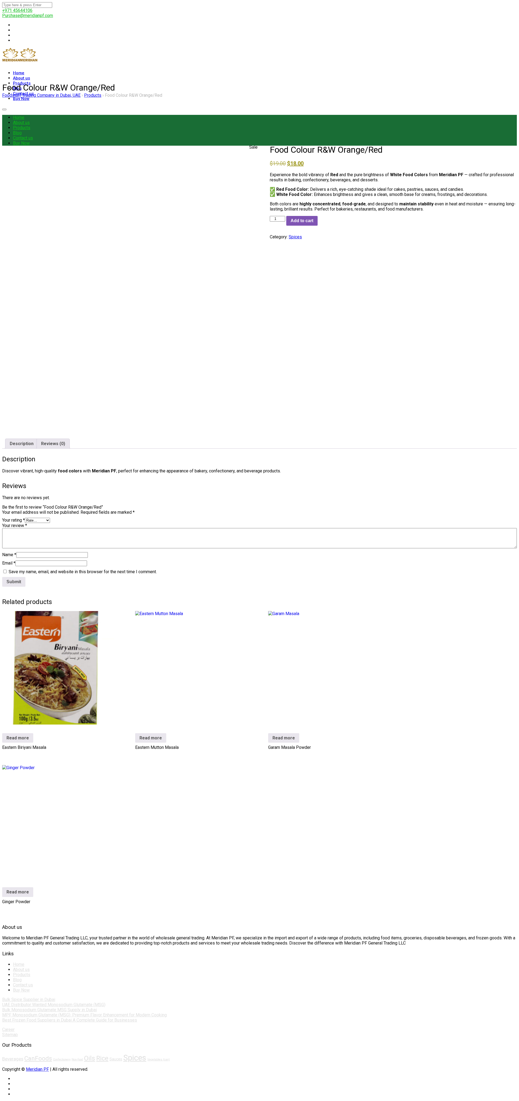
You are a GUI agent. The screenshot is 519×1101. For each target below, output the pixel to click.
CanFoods (38, 1058)
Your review (14, 525)
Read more (17, 737)
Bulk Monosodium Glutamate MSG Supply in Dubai (49, 1009)
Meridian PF (37, 1069)
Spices (295, 236)
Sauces (115, 1059)
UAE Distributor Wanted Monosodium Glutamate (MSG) (53, 1004)
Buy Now (21, 98)
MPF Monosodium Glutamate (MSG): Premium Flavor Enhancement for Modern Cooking (84, 1014)
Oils (89, 1058)
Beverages (12, 1059)
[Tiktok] (14, 35)
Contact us (23, 138)
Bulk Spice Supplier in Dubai (28, 999)
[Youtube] (14, 40)
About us (21, 122)
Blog (17, 132)
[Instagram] (14, 30)
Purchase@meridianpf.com (27, 15)
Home (18, 117)
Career (8, 1029)
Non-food (77, 1059)
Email (8, 563)
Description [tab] (22, 443)
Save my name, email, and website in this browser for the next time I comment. (83, 571)
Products (21, 127)
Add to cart (302, 220)
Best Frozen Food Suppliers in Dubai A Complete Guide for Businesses (69, 1020)
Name (9, 554)
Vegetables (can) (158, 1059)
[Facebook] (14, 25)
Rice (102, 1058)
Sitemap (10, 1034)
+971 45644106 (17, 10)
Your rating (13, 520)
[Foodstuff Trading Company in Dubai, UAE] (11, 63)
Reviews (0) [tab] (53, 443)
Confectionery (62, 1059)
